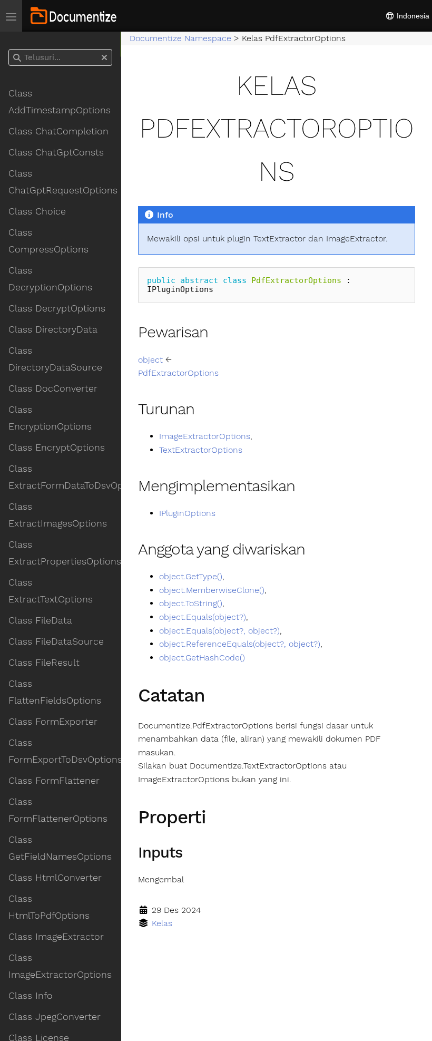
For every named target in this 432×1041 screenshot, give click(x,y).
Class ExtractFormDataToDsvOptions (64, 477)
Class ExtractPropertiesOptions (64, 553)
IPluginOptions (187, 513)
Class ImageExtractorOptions (60, 966)
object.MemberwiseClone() (211, 590)
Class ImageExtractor (56, 936)
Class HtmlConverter (55, 877)
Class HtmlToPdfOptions (49, 907)
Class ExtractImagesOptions (57, 515)
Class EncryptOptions (56, 447)
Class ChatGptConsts (56, 152)
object (150, 360)
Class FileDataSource (56, 641)
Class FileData (40, 620)
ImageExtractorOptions (204, 436)
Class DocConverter (52, 388)
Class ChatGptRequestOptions (62, 182)
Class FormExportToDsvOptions (64, 751)
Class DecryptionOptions (50, 279)
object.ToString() (190, 603)
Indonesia (412, 16)
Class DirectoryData (52, 329)
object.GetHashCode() (202, 658)
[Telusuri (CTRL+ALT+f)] (17, 58)
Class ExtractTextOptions (50, 591)
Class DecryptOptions (56, 308)
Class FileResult (44, 662)
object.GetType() (190, 576)
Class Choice (37, 211)
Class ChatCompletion (58, 131)
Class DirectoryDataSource (55, 359)
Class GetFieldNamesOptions (60, 848)
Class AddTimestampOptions (59, 101)
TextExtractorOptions (200, 450)
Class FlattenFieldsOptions (54, 692)
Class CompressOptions (48, 241)
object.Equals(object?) (202, 617)
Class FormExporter (52, 721)
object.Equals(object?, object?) (219, 631)
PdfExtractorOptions (178, 373)
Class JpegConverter (54, 1016)
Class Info (30, 995)
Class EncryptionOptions (50, 418)
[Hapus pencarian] (104, 58)
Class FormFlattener (54, 780)
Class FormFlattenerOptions (57, 810)
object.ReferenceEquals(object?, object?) (239, 644)
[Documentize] (73, 16)
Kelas (162, 923)
